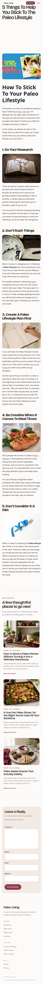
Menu (38, 3)
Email (7, 863)
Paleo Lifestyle (23, 112)
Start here (30, 3)
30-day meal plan (10, 947)
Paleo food (8, 933)
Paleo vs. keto (9, 954)
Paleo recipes (9, 950)
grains (33, 282)
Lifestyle (7, 936)
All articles (7, 925)
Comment (9, 827)
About (6, 964)
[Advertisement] (21, 37)
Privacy (6, 968)
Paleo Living (8, 3)
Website (8, 874)
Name (7, 852)
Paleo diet (7, 929)
